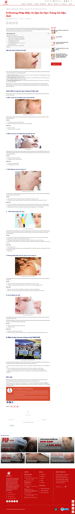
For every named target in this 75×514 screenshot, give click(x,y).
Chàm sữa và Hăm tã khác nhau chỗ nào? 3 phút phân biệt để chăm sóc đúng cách (62, 461)
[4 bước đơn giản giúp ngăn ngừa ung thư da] (53, 43)
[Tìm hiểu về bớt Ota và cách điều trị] (53, 50)
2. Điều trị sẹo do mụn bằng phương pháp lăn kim (16, 39)
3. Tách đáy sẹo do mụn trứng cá (13, 40)
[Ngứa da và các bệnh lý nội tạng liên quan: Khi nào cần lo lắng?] (37, 458)
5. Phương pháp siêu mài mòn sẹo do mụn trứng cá (16, 42)
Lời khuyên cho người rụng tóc (62, 31)
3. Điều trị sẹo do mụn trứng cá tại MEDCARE (15, 45)
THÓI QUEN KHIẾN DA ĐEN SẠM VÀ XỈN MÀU (50, 448)
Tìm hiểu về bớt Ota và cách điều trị (62, 49)
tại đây (45, 382)
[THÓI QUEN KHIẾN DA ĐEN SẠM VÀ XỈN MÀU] (56, 444)
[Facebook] (8, 402)
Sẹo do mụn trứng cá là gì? (12, 35)
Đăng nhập (45, 419)
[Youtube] (10, 501)
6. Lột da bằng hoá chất (12, 44)
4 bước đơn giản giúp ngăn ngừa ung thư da (62, 43)
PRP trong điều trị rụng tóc (9, 448)
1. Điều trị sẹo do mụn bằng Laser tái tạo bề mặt (16, 37)
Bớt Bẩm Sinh (58, 50)
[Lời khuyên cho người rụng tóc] (53, 31)
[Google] (12, 402)
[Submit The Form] (65, 487)
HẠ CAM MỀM (59, 36)
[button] (11, 406)
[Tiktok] (10, 402)
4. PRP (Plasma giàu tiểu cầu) (13, 41)
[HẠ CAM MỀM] (53, 37)
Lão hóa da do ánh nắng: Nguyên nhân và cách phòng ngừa (12, 461)
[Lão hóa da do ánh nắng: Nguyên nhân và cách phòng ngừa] (13, 458)
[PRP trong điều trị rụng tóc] (19, 444)
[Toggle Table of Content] (48, 34)
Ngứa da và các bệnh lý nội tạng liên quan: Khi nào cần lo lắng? (37, 461)
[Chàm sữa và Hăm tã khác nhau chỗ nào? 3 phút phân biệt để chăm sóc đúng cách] (62, 458)
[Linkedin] (17, 501)
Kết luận (8, 46)
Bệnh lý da (57, 32)
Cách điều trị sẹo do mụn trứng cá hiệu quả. (15, 36)
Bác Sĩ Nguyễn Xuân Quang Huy (7, 449)
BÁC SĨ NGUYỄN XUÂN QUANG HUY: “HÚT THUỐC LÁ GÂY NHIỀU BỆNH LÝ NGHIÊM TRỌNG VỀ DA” (62, 55)
